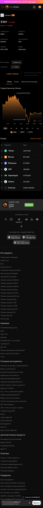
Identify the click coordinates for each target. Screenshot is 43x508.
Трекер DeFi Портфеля (8, 277)
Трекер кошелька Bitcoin (9, 309)
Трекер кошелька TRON (8, 306)
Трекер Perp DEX (6, 315)
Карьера (3, 337)
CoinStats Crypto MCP (7, 411)
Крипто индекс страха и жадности (12, 385)
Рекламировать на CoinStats (10, 340)
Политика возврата (7, 471)
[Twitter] (6, 220)
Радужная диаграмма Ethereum (11, 382)
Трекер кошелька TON (8, 302)
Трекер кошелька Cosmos (9, 293)
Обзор (9, 82)
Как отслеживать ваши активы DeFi (12, 486)
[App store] (14, 237)
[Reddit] (26, 220)
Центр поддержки (6, 480)
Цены (2, 331)
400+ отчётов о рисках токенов (11, 408)
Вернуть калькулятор (8, 369)
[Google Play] (29, 237)
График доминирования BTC (10, 395)
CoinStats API (4, 344)
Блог (2, 264)
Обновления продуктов (8, 327)
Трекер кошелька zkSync (9, 283)
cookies (15, 502)
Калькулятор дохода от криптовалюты (14, 365)
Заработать (4, 260)
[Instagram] (11, 220)
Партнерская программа (9, 273)
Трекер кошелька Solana (9, 289)
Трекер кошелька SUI (7, 312)
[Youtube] (37, 220)
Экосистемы (4, 319)
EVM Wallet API (5, 424)
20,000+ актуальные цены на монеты (13, 401)
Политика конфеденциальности (11, 464)
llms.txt (2, 414)
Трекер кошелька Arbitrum (9, 286)
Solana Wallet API (6, 420)
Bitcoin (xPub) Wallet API (8, 430)
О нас (2, 357)
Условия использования (8, 461)
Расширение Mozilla (7, 446)
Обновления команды (29, 82)
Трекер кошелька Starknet (9, 280)
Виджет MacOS (5, 442)
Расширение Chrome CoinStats (10, 439)
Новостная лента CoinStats (9, 353)
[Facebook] (21, 226)
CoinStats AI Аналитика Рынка (10, 270)
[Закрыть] (40, 2)
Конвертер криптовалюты (9, 375)
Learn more (31, 2)
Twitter (16, 67)
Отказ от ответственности (10, 458)
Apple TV (3, 449)
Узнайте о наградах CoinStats (10, 496)
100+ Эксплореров (7, 404)
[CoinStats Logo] (12, 6)
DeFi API (3, 427)
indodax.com (16, 62)
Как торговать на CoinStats (9, 492)
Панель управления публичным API (12, 350)
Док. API (3, 347)
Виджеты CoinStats (7, 388)
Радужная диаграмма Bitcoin (10, 378)
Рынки (16, 82)
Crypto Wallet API (6, 417)
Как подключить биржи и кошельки (12, 483)
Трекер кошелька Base (8, 299)
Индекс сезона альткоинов (10, 398)
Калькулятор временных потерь (11, 372)
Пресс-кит (4, 334)
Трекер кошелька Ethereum (9, 296)
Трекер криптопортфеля (9, 257)
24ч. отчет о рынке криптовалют (12, 391)
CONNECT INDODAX (12, 74)
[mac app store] (21, 242)
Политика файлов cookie (9, 467)
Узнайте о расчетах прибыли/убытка (13, 489)
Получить (29, 205)
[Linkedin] (32, 220)
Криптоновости (5, 267)
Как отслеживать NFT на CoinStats (12, 499)
